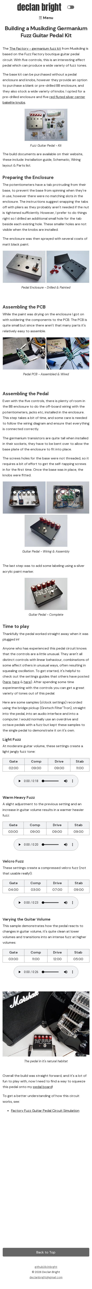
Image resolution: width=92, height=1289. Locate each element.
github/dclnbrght (46, 1267)
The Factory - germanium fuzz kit (35, 48)
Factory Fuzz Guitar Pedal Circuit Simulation (45, 1110)
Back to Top (45, 1252)
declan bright (39, 7)
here (7, 682)
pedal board (42, 1087)
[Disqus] (46, 1186)
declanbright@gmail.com (46, 1277)
